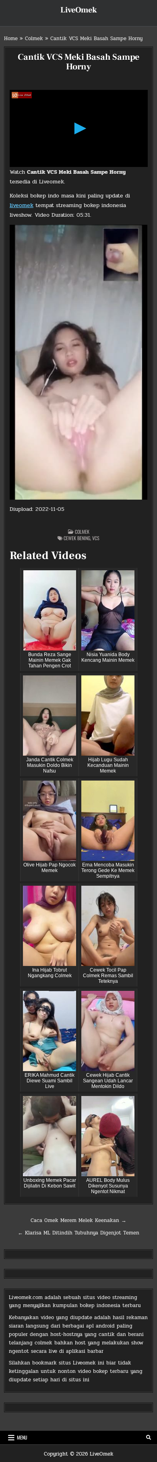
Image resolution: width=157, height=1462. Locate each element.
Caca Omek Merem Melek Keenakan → (78, 1220)
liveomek (21, 205)
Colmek (34, 39)
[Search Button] (148, 1437)
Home (11, 39)
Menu (22, 1437)
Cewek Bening (77, 538)
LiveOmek (78, 10)
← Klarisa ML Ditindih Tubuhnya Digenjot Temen (78, 1233)
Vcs (95, 538)
